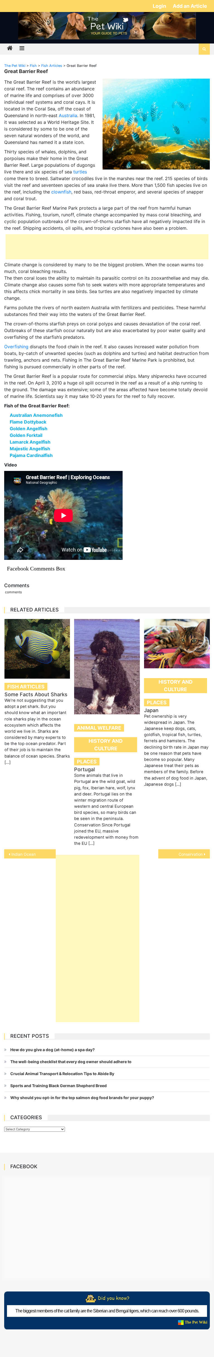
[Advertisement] (107, 246)
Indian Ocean (23, 854)
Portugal (84, 769)
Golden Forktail (26, 435)
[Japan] (177, 643)
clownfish (61, 192)
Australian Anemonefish (36, 415)
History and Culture (106, 744)
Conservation (191, 854)
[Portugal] (107, 666)
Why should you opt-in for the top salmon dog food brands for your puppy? (82, 1097)
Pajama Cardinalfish (31, 455)
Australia (68, 115)
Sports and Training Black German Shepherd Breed (58, 1085)
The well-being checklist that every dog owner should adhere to (71, 1061)
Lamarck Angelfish (30, 442)
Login (160, 6)
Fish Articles (26, 687)
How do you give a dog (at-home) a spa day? (52, 1049)
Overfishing (16, 346)
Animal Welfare (99, 728)
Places (87, 762)
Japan (151, 710)
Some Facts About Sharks (35, 694)
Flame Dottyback (28, 422)
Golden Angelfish (28, 428)
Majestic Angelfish (30, 448)
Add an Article (190, 6)
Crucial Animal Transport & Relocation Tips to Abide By (62, 1073)
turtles (80, 172)
